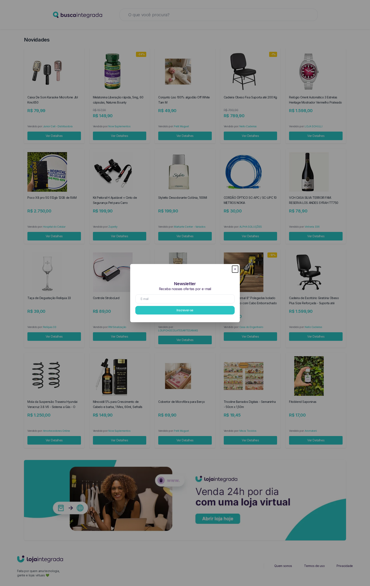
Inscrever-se (185, 310)
